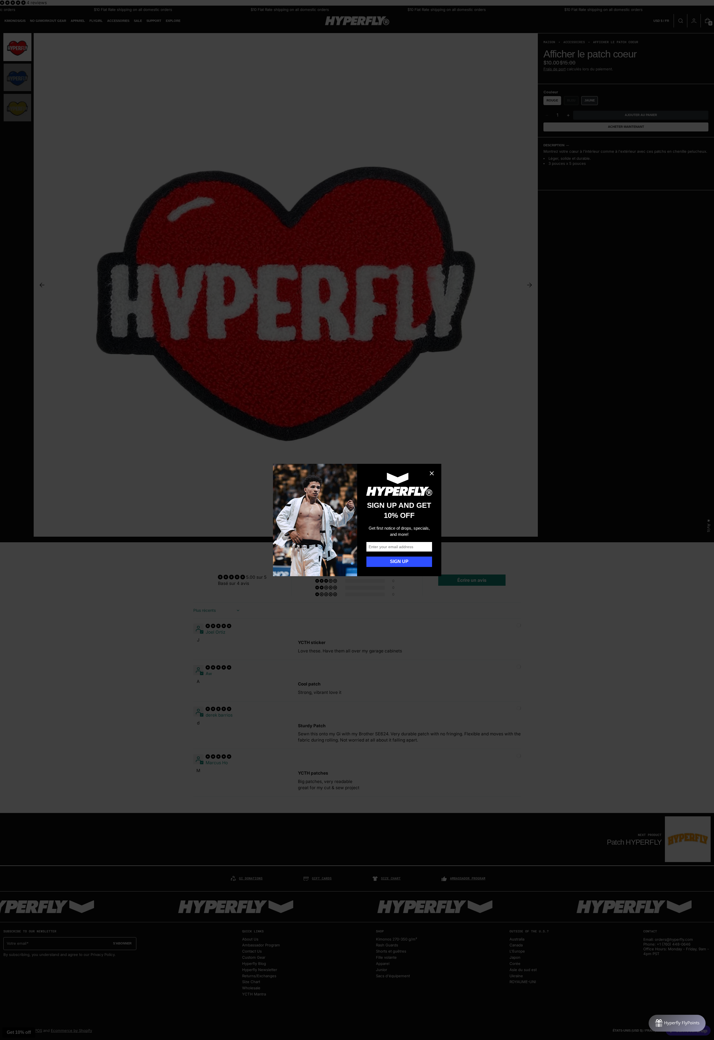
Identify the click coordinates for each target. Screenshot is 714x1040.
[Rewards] (677, 1023)
